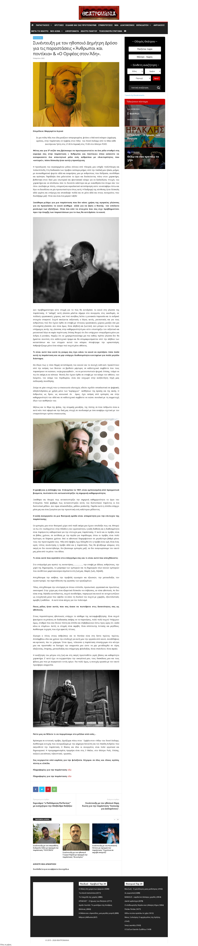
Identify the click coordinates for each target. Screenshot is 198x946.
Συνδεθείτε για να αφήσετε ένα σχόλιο (51, 869)
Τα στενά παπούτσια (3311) (90, 893)
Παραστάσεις (42, 25)
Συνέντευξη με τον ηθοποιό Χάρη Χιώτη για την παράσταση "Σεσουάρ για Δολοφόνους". (100, 806)
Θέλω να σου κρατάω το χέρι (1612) (139, 913)
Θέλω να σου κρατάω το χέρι (143, 158)
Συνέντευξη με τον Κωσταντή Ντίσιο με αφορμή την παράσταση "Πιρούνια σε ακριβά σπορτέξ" (104, 849)
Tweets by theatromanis (134, 95)
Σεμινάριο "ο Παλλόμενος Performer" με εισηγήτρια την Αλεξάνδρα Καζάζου (52, 804)
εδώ (69, 769)
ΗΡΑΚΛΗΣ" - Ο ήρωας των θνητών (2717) (95, 901)
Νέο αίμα (55, 31)
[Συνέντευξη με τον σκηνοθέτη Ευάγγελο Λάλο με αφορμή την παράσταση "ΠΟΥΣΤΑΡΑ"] (46, 833)
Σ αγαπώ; (133, 113)
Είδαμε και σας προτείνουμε (81, 25)
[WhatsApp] (54, 789)
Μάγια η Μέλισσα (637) (88, 917)
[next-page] (118, 819)
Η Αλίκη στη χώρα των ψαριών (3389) (94, 889)
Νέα (116, 25)
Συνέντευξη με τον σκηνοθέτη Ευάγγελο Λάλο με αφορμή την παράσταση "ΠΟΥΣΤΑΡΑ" (45, 847)
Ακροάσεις (159, 25)
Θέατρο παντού (89, 31)
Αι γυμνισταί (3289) (132, 893)
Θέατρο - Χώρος (145, 56)
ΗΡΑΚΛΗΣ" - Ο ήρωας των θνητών (144, 136)
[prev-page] (114, 819)
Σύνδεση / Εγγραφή (37, 2)
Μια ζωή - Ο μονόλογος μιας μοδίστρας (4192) (144, 889)
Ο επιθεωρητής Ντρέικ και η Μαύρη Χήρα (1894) (144, 905)
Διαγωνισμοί (127, 25)
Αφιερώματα (72, 31)
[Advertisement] (145, 187)
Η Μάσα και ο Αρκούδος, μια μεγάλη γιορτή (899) (99, 913)
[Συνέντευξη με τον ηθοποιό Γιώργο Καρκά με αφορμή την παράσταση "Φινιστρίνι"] (76, 837)
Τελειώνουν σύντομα (110, 31)
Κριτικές (59, 25)
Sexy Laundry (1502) (133, 925)
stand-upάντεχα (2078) (134, 901)
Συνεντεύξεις (105, 25)
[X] (42, 789)
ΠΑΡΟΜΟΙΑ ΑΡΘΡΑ (42, 819)
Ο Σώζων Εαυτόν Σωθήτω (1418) (138, 929)
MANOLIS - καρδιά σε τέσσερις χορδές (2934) (143, 897)
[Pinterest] (48, 789)
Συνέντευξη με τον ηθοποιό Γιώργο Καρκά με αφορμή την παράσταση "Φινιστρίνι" (75, 854)
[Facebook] (35, 789)
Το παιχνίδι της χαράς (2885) (91, 897)
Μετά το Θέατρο (39, 31)
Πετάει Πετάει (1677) (133, 909)
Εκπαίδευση (142, 25)
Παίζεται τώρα (144, 49)
